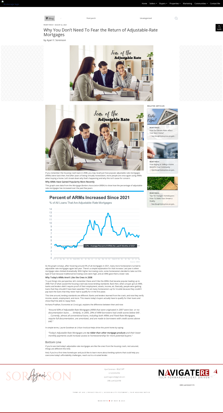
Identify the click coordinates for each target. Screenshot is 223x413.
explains (86, 304)
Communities (201, 4)
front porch (48, 25)
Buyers (163, 4)
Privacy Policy (95, 392)
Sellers (153, 4)
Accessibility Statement (116, 392)
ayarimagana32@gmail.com (114, 377)
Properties (175, 4)
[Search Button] (176, 18)
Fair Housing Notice (140, 392)
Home (144, 3)
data (62, 185)
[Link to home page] (11, 3)
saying (120, 327)
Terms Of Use (79, 392)
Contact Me (215, 3)
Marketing (187, 3)
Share (219, 29)
